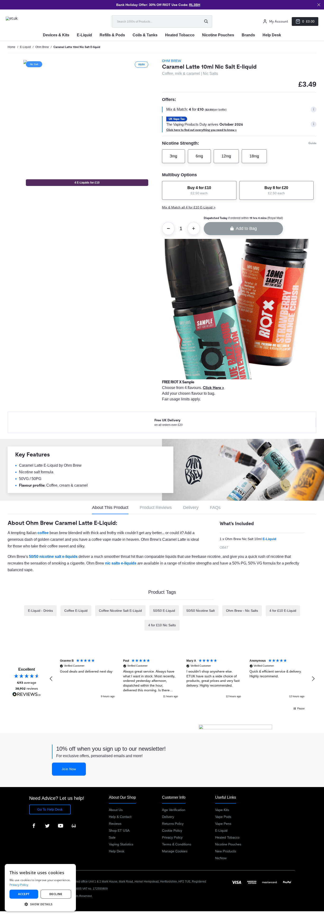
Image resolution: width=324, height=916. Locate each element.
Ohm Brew (172, 61)
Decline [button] (55, 894)
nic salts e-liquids (120, 563)
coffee (43, 533)
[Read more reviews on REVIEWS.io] (26, 695)
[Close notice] (318, 4)
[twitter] (47, 826)
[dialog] (40, 887)
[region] (182, 678)
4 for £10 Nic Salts (162, 625)
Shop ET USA (119, 830)
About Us (116, 810)
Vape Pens (223, 824)
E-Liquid (269, 539)
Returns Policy (173, 824)
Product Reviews (156, 507)
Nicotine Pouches (228, 844)
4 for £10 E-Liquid (282, 610)
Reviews (115, 824)
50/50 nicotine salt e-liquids (53, 557)
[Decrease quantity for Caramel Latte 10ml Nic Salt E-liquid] (168, 228)
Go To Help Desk (50, 809)
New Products (225, 851)
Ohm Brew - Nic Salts (242, 610)
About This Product (110, 507)
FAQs (215, 507)
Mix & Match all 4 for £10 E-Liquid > (188, 207)
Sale (112, 837)
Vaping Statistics (121, 844)
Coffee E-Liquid (76, 610)
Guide (312, 143)
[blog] (74, 826)
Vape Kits (222, 810)
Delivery (191, 507)
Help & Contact (120, 817)
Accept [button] (23, 894)
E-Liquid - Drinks (40, 610)
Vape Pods (223, 817)
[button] (51, 678)
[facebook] (34, 826)
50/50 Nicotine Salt (200, 610)
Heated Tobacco (227, 837)
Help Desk (116, 851)
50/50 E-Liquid (164, 610)
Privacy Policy (172, 837)
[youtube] (60, 826)
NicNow (221, 858)
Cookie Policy (172, 830)
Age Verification (173, 810)
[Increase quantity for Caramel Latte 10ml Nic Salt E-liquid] (193, 228)
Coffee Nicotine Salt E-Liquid (120, 610)
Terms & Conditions (176, 844)
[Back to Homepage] (21, 21)
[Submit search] (206, 21)
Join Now (69, 769)
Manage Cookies (174, 851)
